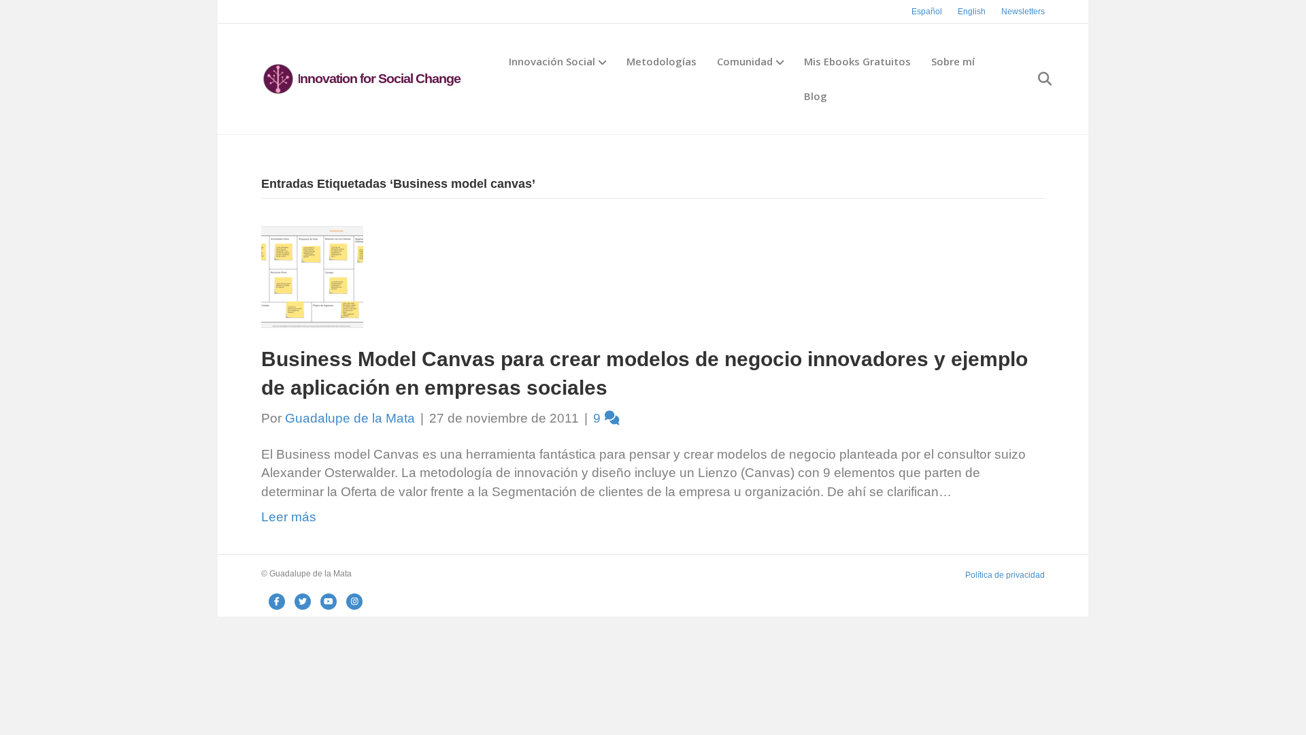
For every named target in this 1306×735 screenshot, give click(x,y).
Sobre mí (953, 61)
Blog (815, 96)
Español (926, 11)
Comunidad (745, 61)
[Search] (1036, 79)
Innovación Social (552, 61)
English (972, 11)
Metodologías (661, 61)
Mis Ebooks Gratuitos (857, 61)
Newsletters (1023, 11)
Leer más (288, 517)
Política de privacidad (1005, 575)
